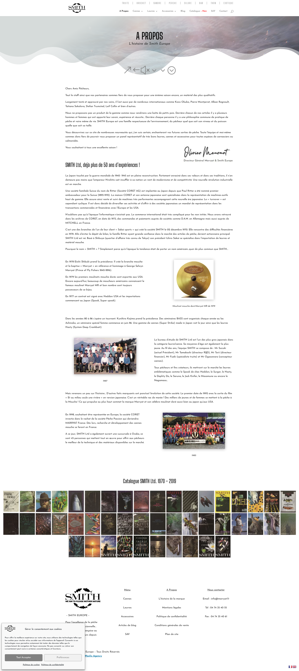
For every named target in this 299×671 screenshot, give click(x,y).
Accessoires (167, 11)
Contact (223, 11)
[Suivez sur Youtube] (209, 625)
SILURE (188, 3)
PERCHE (173, 3)
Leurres (151, 11)
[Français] (291, 666)
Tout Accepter (23, 657)
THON (213, 3)
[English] (295, 666)
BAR (201, 3)
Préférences (63, 657)
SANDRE (157, 3)
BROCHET (141, 3)
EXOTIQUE (229, 3)
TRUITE (125, 3)
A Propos (123, 11)
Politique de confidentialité (52, 665)
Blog (183, 11)
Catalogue (198, 11)
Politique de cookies (31, 665)
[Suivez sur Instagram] (222, 625)
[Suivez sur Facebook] (216, 625)
